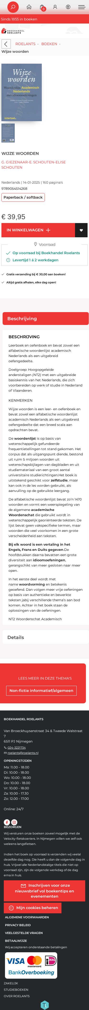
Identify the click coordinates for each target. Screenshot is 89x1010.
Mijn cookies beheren (36, 907)
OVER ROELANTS (17, 996)
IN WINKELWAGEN (24, 230)
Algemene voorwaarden (27, 917)
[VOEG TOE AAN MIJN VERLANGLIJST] (81, 230)
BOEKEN (49, 44)
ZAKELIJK (11, 983)
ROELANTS (25, 44)
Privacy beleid (18, 925)
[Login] (55, 7)
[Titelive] (44, 1004)
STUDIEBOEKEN (16, 989)
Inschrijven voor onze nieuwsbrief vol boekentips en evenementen (44, 890)
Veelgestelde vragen (24, 933)
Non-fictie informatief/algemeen (41, 690)
